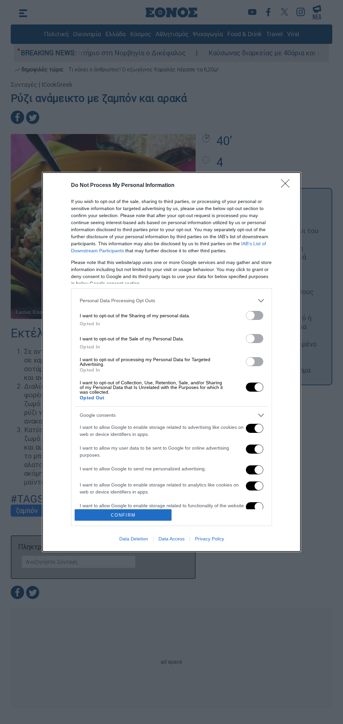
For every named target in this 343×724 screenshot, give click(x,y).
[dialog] (171, 362)
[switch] (254, 315)
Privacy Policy (209, 538)
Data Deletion (133, 538)
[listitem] (171, 300)
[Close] (287, 185)
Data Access (171, 538)
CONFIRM (123, 515)
